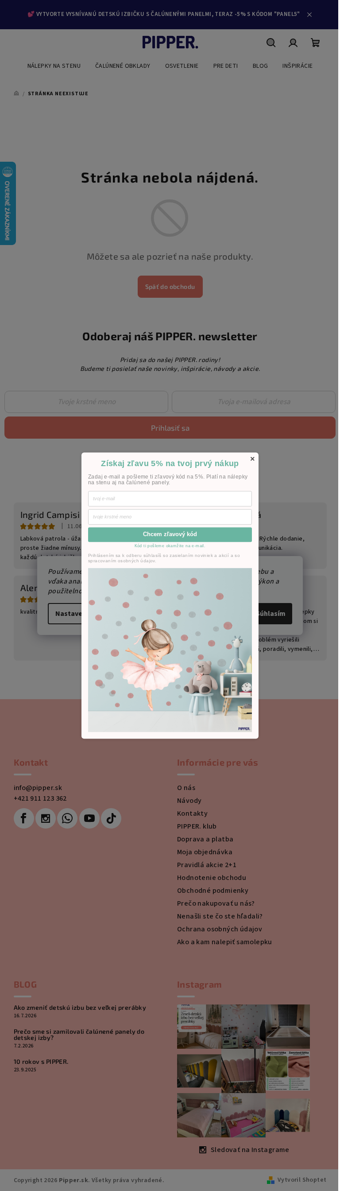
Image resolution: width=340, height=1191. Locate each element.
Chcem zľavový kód (170, 534)
